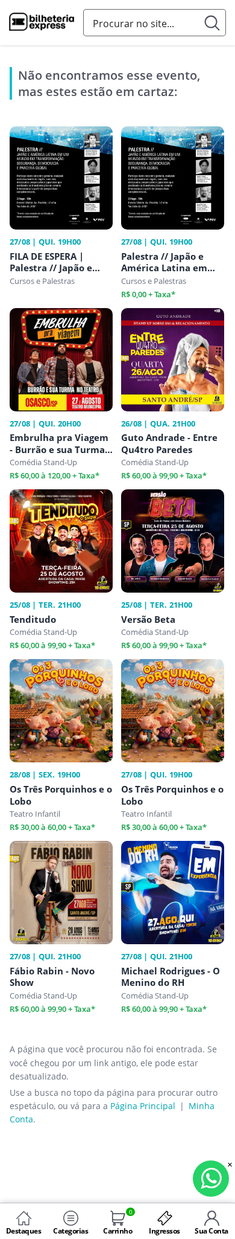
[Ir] (212, 22)
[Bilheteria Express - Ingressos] (41, 23)
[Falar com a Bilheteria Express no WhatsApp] (211, 1178)
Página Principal (142, 1106)
